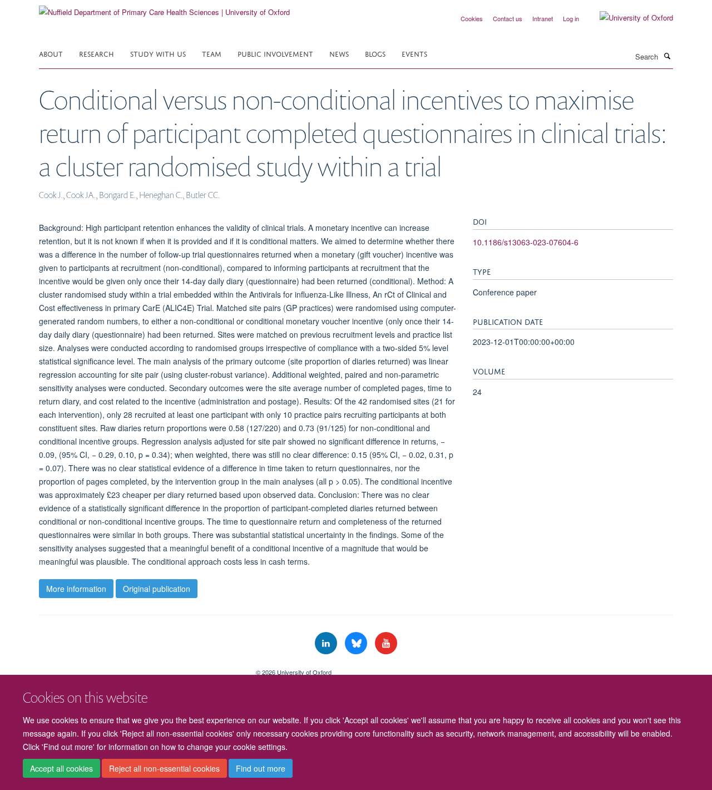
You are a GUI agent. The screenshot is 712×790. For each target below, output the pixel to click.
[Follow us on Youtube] (386, 643)
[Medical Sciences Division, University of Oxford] (139, 668)
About (51, 53)
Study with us (158, 53)
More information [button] (76, 588)
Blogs (375, 53)
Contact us (507, 18)
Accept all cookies (61, 768)
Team (211, 53)
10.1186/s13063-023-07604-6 (525, 242)
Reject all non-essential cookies (164, 768)
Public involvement (275, 53)
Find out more (260, 768)
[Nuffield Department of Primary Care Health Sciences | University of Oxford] (164, 8)
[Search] (667, 56)
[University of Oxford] (628, 17)
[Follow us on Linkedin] (327, 643)
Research (96, 53)
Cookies (472, 18)
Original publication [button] (156, 588)
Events (414, 53)
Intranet (542, 18)
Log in (571, 18)
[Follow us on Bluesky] (357, 643)
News (339, 53)
